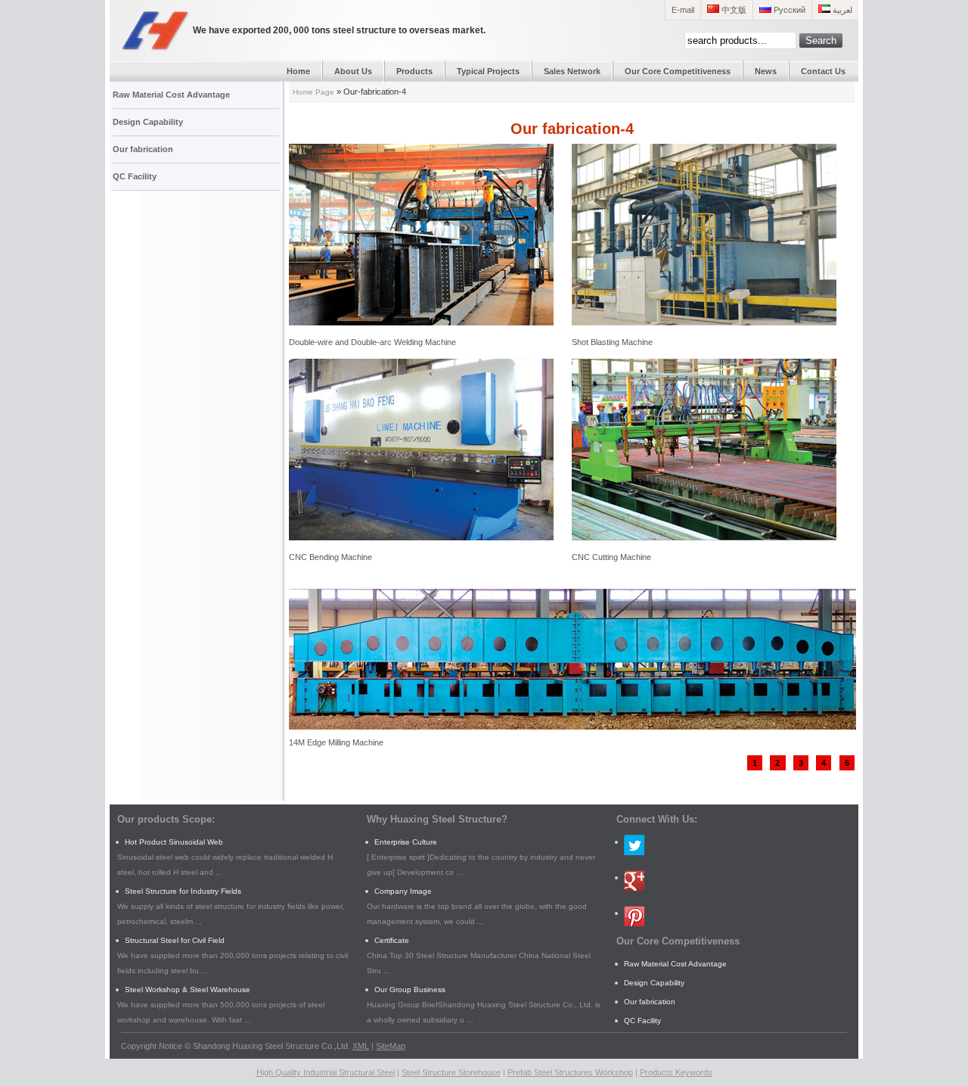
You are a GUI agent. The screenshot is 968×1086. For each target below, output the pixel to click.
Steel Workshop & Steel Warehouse (187, 989)
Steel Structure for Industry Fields (183, 891)
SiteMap (390, 1045)
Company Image (403, 891)
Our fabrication (143, 149)
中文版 (732, 9)
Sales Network (572, 71)
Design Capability (148, 121)
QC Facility (135, 176)
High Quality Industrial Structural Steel (325, 1072)
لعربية (841, 9)
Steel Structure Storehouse (451, 1072)
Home (298, 71)
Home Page (313, 92)
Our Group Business (409, 989)
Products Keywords (676, 1072)
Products (414, 71)
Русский (788, 9)
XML (360, 1045)
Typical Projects (488, 71)
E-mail (683, 9)
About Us (353, 71)
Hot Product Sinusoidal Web (174, 842)
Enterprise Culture (405, 842)
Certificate (391, 940)
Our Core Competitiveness (678, 71)
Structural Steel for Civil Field (175, 940)
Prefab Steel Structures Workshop (570, 1072)
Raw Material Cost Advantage (171, 94)
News (766, 71)
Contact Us (823, 71)
